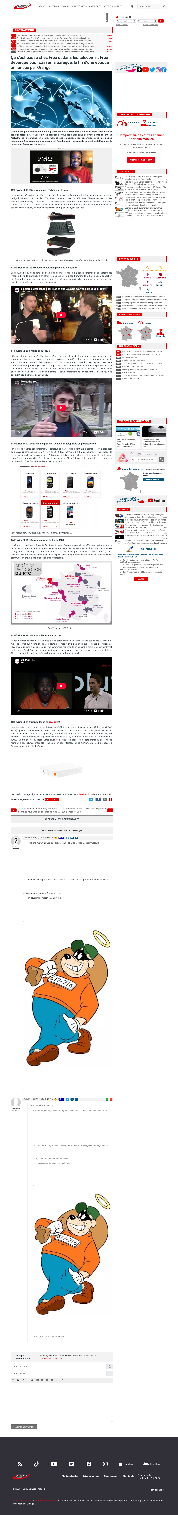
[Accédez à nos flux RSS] (20, 1464)
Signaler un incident (153, 479)
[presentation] (13, 1380)
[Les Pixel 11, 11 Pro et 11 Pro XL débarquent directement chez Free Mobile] (119, 178)
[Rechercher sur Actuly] (161, 459)
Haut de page (156, 1490)
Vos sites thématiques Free (134, 421)
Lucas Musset (52, 799)
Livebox (53, 721)
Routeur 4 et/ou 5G (130, 378)
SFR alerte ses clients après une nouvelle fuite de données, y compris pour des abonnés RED (146, 214)
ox (57, 739)
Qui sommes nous (91, 1476)
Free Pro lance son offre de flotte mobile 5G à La (143, 309)
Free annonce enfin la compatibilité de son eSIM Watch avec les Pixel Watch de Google (55, 41)
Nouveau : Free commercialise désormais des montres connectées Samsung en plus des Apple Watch (146, 194)
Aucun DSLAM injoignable (155, 469)
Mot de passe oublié (150, 25)
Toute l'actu (41, 1500)
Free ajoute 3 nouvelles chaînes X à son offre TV (146, 535)
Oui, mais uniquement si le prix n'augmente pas (142, 565)
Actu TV (123, 509)
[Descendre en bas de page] (72, 838)
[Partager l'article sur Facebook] (98, 799)
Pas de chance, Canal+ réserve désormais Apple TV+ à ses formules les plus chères (53, 38)
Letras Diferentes (129, 357)
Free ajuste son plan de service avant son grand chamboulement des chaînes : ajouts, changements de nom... (146, 205)
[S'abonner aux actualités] (110, 799)
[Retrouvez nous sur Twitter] (72, 1464)
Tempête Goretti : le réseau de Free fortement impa (144, 300)
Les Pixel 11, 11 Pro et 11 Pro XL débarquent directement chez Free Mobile (49, 35)
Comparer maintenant (141, 159)
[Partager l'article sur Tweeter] (91, 799)
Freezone (124, 17)
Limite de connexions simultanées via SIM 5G (142, 351)
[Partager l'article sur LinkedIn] (105, 799)
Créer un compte (122, 25)
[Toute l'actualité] (107, 30)
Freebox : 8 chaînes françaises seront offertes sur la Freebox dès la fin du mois (145, 531)
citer (61, 838)
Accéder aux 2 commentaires (62, 819)
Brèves (109, 35)
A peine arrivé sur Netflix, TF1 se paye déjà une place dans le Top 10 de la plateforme (145, 515)
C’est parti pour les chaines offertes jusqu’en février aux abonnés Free (144, 526)
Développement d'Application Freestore (139, 369)
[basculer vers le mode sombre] (132, 6)
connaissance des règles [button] (52, 1358)
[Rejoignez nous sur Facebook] (89, 1464)
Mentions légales (70, 1476)
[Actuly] (123, 457)
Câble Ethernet (128, 372)
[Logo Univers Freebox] (22, 6)
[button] (13, 1381)
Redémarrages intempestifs (134, 360)
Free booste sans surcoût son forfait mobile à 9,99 (144, 306)
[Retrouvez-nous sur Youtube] (54, 1464)
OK (161, 21)
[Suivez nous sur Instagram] (106, 1464)
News (110, 41)
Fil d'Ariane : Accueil (23, 1500)
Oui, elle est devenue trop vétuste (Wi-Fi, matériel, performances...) (139, 561)
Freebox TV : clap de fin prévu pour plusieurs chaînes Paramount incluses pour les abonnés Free (145, 543)
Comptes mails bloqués (132, 366)
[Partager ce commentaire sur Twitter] (67, 838)
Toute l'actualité (24, 30)
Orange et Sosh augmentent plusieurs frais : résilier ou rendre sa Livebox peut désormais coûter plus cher (146, 210)
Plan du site (128, 1476)
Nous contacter (111, 1476)
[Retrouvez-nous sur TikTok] (37, 1464)
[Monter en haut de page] (76, 838)
